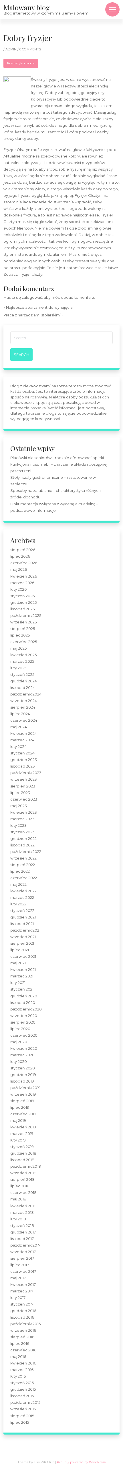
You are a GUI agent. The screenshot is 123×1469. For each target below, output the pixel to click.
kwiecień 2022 (23, 891)
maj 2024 (18, 727)
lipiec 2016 (19, 1343)
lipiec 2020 (20, 1029)
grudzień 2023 (23, 760)
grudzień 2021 (23, 917)
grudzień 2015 (23, 1389)
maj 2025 (18, 648)
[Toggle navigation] (112, 9)
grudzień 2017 (23, 1232)
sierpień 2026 (22, 550)
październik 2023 (25, 773)
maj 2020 (18, 1042)
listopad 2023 (22, 766)
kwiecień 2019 (23, 1127)
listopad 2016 (22, 1317)
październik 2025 (25, 615)
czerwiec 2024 (23, 720)
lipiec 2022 (20, 871)
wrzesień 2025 (23, 622)
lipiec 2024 (20, 714)
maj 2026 (18, 569)
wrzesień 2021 (23, 937)
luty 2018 (18, 1219)
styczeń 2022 (22, 911)
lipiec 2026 (20, 556)
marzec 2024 (22, 740)
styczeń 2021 (21, 989)
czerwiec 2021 (23, 956)
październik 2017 (25, 1245)
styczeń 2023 (22, 832)
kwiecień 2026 (23, 576)
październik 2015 (25, 1402)
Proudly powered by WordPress (81, 1462)
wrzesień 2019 (23, 1094)
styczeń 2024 (22, 753)
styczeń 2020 (22, 1068)
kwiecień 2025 (23, 655)
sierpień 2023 (22, 786)
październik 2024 (25, 694)
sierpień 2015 (22, 1416)
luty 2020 (18, 1061)
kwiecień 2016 (23, 1363)
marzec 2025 (22, 661)
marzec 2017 (21, 1291)
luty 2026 (18, 589)
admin (11, 49)
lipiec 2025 (20, 635)
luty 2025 (18, 668)
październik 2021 (25, 930)
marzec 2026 (22, 583)
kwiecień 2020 (23, 1048)
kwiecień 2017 (23, 1284)
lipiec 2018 (19, 1186)
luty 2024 (18, 746)
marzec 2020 (22, 1055)
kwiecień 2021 (23, 969)
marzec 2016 (21, 1370)
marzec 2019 (21, 1134)
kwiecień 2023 (23, 812)
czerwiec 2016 (23, 1350)
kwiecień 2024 (23, 733)
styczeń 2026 (22, 596)
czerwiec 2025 (23, 642)
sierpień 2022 (22, 865)
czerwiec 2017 (23, 1271)
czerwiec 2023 (23, 799)
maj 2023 (18, 806)
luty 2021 (17, 983)
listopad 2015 (22, 1396)
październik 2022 (25, 852)
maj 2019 (18, 1120)
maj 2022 (18, 884)
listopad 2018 (22, 1160)
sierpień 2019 (22, 1101)
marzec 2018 (22, 1212)
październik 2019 (25, 1088)
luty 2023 (18, 825)
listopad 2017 (22, 1239)
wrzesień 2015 (23, 1409)
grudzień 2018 (23, 1153)
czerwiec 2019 (23, 1114)
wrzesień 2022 (23, 858)
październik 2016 (25, 1324)
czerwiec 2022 (23, 878)
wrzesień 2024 (23, 701)
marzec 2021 (21, 976)
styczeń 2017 (21, 1304)
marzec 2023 (22, 819)
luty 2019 (18, 1140)
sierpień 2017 (22, 1258)
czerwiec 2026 (23, 563)
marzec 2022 (22, 897)
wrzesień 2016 (23, 1330)
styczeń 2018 (22, 1226)
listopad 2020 (22, 1003)
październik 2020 (26, 1009)
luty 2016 (18, 1376)
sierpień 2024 (22, 707)
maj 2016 (18, 1357)
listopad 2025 (22, 609)
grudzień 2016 (23, 1311)
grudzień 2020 (23, 996)
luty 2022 (18, 904)
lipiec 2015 (19, 1422)
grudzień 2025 (23, 602)
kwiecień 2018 (23, 1206)
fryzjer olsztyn (32, 274)
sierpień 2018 (22, 1179)
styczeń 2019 (22, 1147)
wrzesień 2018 (23, 1173)
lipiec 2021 (19, 950)
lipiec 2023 (20, 793)
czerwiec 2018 (23, 1192)
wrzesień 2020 (23, 1016)
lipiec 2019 (19, 1107)
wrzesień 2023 (23, 779)
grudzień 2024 (23, 681)
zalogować (32, 297)
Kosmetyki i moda (21, 63)
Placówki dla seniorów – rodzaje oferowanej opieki (57, 458)
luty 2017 (17, 1298)
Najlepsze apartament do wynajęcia (39, 307)
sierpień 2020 (22, 1022)
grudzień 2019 (23, 1075)
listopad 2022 (22, 845)
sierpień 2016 (22, 1337)
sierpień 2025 (22, 629)
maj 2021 (18, 963)
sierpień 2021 (22, 943)
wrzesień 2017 (23, 1252)
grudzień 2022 (23, 838)
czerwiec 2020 (23, 1035)
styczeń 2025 (22, 674)
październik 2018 (25, 1166)
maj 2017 (18, 1278)
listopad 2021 (22, 924)
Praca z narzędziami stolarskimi (32, 315)
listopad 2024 (22, 688)
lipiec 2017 (19, 1265)
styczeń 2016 (22, 1383)
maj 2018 (18, 1199)
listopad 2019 (22, 1081)
